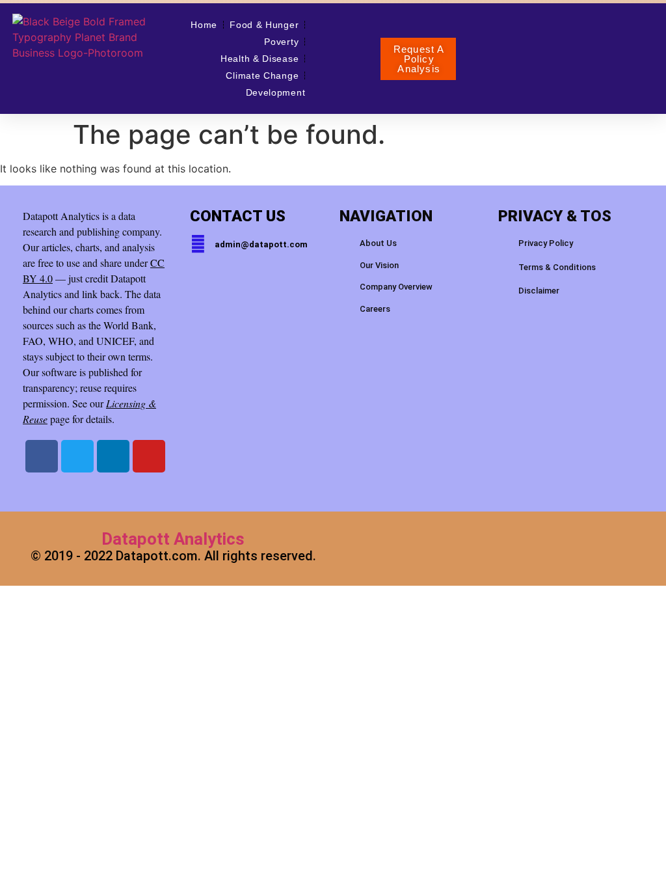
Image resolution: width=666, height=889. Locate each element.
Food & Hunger (264, 25)
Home (204, 25)
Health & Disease (259, 58)
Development (276, 92)
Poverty (281, 41)
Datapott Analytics (173, 539)
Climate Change (262, 75)
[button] (417, 59)
